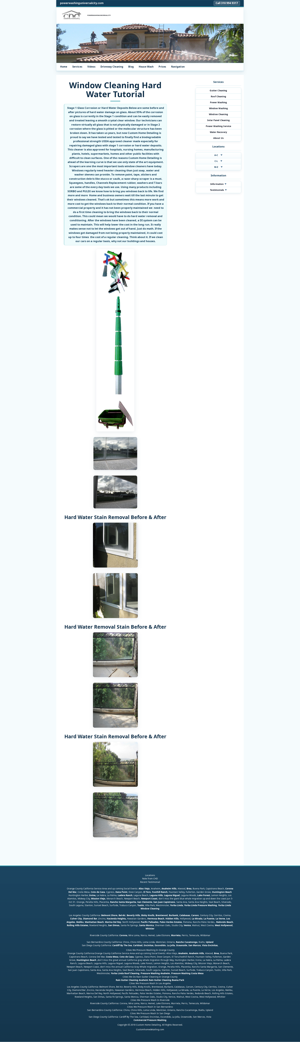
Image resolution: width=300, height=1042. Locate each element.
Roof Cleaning (218, 96)
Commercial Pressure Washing (150, 1020)
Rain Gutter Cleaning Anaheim (132, 980)
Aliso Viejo (144, 888)
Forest (206, 895)
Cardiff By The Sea (122, 945)
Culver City (76, 918)
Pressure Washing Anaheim (155, 973)
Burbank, (174, 915)
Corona (123, 935)
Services (77, 66)
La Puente (209, 918)
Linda (180, 905)
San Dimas (113, 925)
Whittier (150, 928)
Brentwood (162, 915)
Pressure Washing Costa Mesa (187, 973)
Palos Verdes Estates (171, 921)
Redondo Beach (224, 921)
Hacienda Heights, (116, 918)
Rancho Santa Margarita (123, 901)
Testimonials (218, 189)
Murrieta (175, 935)
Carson (195, 915)
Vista (204, 945)
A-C (218, 155)
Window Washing (218, 108)
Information (218, 184)
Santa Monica (146, 925)
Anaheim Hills (169, 888)
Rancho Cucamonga (186, 942)
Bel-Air (122, 915)
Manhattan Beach (94, 921)
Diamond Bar (90, 918)
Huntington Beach (222, 891)
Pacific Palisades (149, 921)
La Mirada (197, 918)
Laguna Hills (156, 895)
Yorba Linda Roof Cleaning (125, 973)
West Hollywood (223, 925)
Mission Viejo (98, 898)
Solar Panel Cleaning (218, 120)
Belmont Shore (109, 915)
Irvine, (92, 895)
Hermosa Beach (155, 918)
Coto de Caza (98, 891)
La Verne (220, 918)
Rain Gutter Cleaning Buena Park (166, 980)
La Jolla (171, 945)
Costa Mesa (112, 956)
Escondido (160, 945)
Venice (187, 925)
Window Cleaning (218, 114)
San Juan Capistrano (164, 901)
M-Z (218, 166)
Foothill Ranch (160, 891)
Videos (91, 66)
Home (63, 66)
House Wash (146, 66)
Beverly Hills (133, 915)
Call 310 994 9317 (227, 3)
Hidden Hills (172, 918)
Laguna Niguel (172, 895)
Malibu (80, 921)
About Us (218, 138)
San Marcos (194, 945)
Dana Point (121, 891)
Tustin (140, 905)
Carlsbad (137, 945)
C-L (218, 161)
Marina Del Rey (113, 921)
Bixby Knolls (147, 915)
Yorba (173, 905)
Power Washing (218, 102)
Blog (131, 66)
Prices (162, 66)
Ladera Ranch (125, 895)
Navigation (178, 66)
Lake (199, 895)
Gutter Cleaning (218, 90)
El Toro (147, 891)
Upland (209, 942)
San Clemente (144, 901)
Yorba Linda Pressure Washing (200, 905)
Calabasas (184, 915)
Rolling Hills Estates (77, 925)
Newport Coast (149, 898)
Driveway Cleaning (111, 66)
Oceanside (181, 945)
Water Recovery (218, 132)
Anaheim (183, 953)
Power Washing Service (218, 126)
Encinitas (148, 945)
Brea (189, 888)
